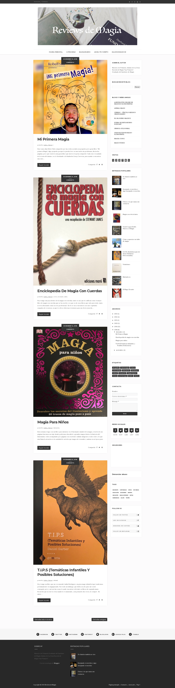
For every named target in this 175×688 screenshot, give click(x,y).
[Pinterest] (132, 430)
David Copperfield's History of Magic (129, 228)
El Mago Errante (128, 289)
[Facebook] (115, 430)
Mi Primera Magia (53, 139)
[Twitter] (121, 430)
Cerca (133, 367)
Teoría (137, 376)
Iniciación (122, 373)
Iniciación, (57, 428)
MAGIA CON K (119, 139)
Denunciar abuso (119, 474)
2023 (116, 314)
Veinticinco (126, 264)
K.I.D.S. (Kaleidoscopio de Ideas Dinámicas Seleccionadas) (131, 253)
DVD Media (117, 370)
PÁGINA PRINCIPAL (56, 52)
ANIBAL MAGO (119, 108)
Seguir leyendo (44, 165)
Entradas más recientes (43, 619)
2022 (116, 317)
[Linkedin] (126, 430)
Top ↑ (138, 684)
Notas (115, 376)
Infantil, (56, 580)
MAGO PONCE (119, 143)
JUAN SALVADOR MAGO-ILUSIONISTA (123, 133)
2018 (116, 330)
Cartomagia (125, 367)
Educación (126, 370)
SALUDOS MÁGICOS (119, 52)
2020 (116, 323)
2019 (116, 326)
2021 (116, 320)
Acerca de (37, 2)
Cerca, (56, 296)
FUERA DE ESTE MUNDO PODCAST (123, 123)
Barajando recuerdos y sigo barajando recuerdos (131, 190)
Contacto (45, 2)
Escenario (135, 370)
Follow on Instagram (121, 531)
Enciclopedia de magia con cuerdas (69, 291)
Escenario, (61, 296)
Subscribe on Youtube (121, 525)
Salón (131, 376)
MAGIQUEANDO (84, 52)
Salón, (66, 296)
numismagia (123, 376)
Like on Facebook (119, 520)
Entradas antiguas (99, 619)
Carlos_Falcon (48, 145)
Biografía (116, 367)
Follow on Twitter (120, 515)
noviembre (120, 350)
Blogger (56, 663)
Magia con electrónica (130, 214)
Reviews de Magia (50, 685)
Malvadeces (126, 277)
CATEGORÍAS (70, 52)
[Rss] (137, 430)
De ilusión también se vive (86, 654)
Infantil (115, 373)
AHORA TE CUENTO (101, 52)
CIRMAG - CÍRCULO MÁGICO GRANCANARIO (125, 113)
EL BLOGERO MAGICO (122, 118)
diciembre (119, 332)
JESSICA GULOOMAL (122, 128)
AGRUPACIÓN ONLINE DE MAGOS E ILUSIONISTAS (123, 103)
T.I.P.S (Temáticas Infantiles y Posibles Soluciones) (63, 572)
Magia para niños (53, 422)
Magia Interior (132, 373)
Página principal (114, 684)
